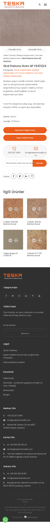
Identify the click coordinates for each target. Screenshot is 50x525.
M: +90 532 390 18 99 (16, 473)
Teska (5, 55)
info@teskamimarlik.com (19, 420)
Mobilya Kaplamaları (25, 55)
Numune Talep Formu (25, 130)
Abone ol (25, 333)
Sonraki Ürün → (36, 49)
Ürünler (12, 55)
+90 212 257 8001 (15, 415)
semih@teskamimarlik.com (20, 449)
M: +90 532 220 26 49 (17, 444)
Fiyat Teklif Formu (25, 138)
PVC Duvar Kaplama (24, 73)
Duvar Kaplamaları (22, 70)
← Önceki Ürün (13, 49)
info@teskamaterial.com (18, 478)
